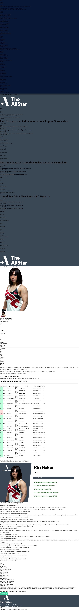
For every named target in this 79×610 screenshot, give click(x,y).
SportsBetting (3, 66)
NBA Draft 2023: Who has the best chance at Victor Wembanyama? (15, 6)
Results (1, 563)
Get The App (3, 253)
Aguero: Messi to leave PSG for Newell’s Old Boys (13, 171)
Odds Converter (3, 57)
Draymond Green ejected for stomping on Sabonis (13, 127)
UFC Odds (2, 40)
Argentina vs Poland (4, 21)
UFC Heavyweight (4, 568)
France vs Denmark (4, 29)
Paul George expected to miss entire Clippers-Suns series (34, 121)
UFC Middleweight (4, 570)
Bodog (1, 63)
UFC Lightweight (4, 573)
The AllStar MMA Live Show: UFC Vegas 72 (25, 196)
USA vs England (3, 20)
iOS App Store (22, 591)
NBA (1, 0)
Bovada (1, 61)
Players (1, 5)
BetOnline (2, 64)
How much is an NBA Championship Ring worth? (11, 8)
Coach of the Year (4, 87)
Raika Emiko (9, 408)
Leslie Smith (9, 411)
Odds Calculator (4, 55)
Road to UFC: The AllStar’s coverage (8, 48)
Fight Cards (2, 42)
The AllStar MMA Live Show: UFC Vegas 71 (11, 205)
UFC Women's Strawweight (6, 584)
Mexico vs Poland (4, 30)
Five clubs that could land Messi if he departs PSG (13, 174)
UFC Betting (2, 72)
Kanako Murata (10, 403)
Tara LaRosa (9, 418)
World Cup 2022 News (5, 15)
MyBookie (2, 70)
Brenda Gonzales (10, 421)
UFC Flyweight (3, 578)
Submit (16, 607)
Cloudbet (2, 67)
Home (1, 2)
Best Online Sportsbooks (6, 60)
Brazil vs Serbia (3, 26)
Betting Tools (3, 54)
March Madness (4, 89)
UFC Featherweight (4, 575)
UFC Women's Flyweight (5, 582)
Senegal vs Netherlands (5, 33)
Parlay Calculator (4, 58)
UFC (1, 38)
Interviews (2, 39)
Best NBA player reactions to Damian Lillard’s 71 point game (16, 133)
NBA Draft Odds (3, 88)
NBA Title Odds (3, 81)
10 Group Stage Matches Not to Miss (8, 18)
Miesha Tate (9, 413)
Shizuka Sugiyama (10, 388)
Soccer (1, 11)
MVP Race (2, 82)
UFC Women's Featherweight (7, 579)
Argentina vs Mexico (4, 32)
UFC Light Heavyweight (5, 569)
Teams (1, 3)
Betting (1, 51)
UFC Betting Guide (4, 43)
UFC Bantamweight (4, 576)
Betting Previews (4, 45)
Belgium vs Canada (4, 27)
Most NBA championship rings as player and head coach (13, 9)
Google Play (11, 591)
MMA (1, 35)
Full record (2, 346)
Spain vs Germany (4, 24)
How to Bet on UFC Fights (6, 76)
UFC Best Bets (3, 73)
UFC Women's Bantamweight (7, 581)
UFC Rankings (3, 46)
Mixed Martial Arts (8, 267)
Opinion (2, 91)
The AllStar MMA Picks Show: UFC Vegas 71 (11, 208)
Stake (1, 69)
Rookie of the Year (4, 84)
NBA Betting (3, 79)
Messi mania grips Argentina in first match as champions (33, 162)
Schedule (2, 564)
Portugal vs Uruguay (5, 23)
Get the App (4, 593)
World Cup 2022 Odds (5, 17)
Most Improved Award (5, 85)
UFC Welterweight (4, 572)
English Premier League (5, 14)
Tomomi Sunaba (10, 445)
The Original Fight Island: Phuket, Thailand (10, 49)
